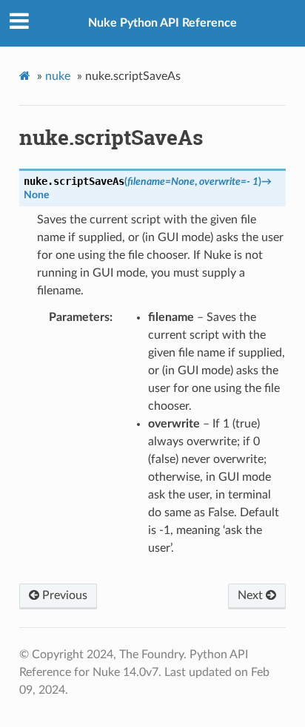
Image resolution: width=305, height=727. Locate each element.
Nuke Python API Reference (162, 23)
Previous (63, 595)
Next (252, 595)
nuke (57, 76)
